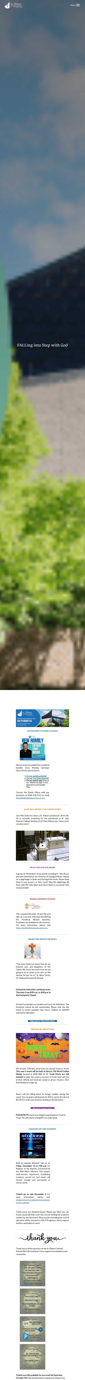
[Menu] (78, 5)
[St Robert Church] (13, 5)
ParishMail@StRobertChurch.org (30, 798)
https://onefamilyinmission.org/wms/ (32, 928)
